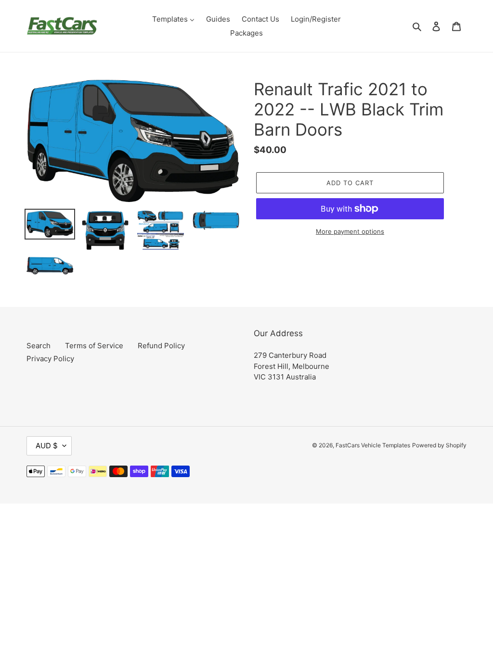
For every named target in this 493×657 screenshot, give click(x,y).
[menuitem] (173, 19)
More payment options (350, 231)
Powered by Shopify (439, 445)
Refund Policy (161, 345)
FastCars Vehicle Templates (373, 445)
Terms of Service (94, 345)
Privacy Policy (50, 358)
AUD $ (47, 445)
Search (38, 345)
